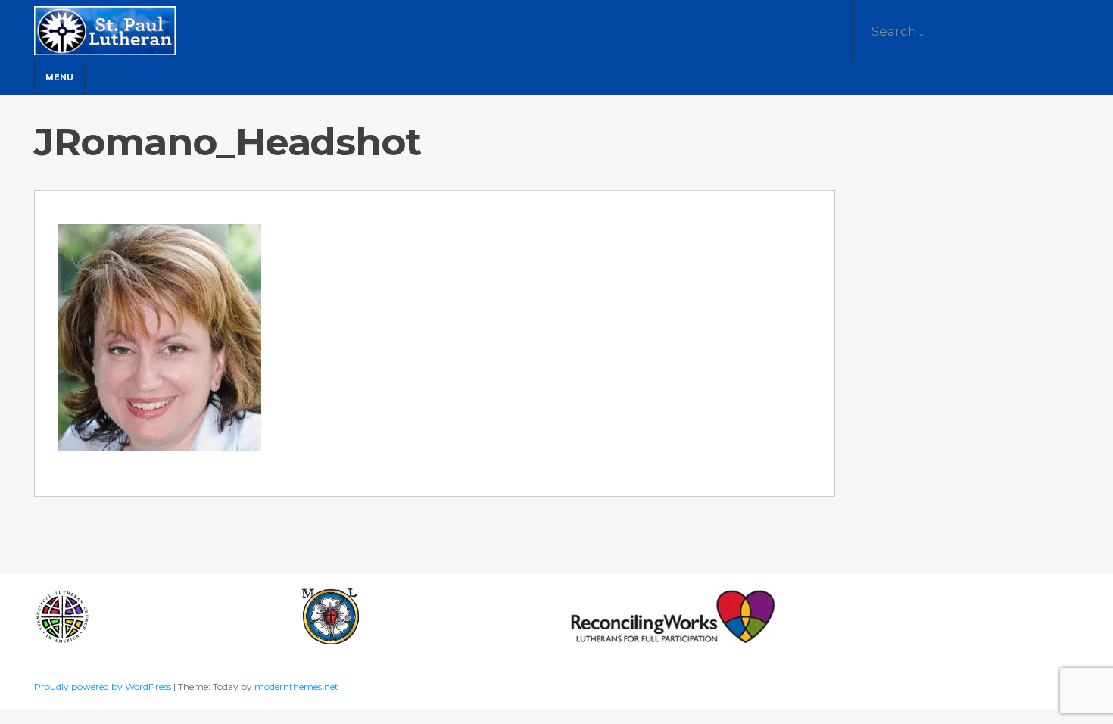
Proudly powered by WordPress (103, 686)
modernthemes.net (296, 686)
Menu (59, 77)
